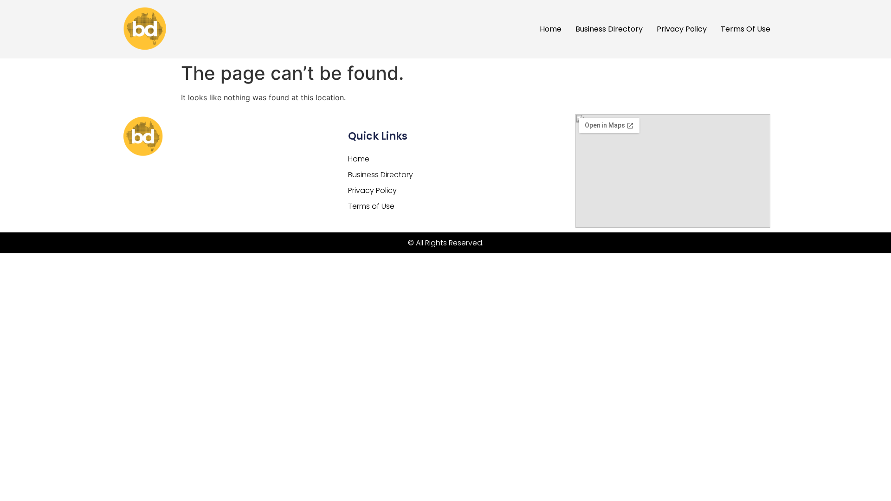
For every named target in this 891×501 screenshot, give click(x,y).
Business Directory (609, 29)
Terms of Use (745, 29)
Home (551, 29)
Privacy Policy (682, 29)
